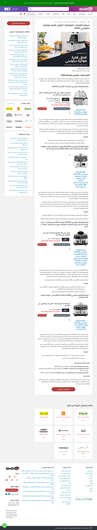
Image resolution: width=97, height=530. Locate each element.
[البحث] (30, 9)
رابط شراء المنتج (42, 108)
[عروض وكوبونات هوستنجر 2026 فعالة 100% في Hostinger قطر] (63, 430)
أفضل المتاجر (25, 103)
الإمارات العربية (89, 473)
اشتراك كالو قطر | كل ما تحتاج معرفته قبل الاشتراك (17, 149)
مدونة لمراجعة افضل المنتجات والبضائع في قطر (66, 22)
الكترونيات (40, 14)
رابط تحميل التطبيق (11, 490)
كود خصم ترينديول (66, 492)
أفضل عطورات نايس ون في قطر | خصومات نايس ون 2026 (18, 65)
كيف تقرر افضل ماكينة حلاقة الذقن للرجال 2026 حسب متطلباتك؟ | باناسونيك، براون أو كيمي (18, 75)
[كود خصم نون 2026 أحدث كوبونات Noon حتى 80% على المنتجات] (43, 413)
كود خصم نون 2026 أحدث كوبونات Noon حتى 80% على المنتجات (39, 479)
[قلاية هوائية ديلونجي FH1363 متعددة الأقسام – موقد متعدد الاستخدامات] (80, 309)
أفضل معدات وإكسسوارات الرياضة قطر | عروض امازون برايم (18, 46)
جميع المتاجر (82, 14)
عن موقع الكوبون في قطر (65, 482)
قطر (91, 483)
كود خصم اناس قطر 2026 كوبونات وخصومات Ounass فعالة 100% (38, 497)
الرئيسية (90, 14)
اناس (83, 456)
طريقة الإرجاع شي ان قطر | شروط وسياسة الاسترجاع (18, 139)
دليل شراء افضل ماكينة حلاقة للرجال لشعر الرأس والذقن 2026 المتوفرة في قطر (17, 89)
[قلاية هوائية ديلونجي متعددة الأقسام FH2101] (80, 98)
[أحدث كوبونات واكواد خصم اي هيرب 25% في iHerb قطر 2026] (83, 413)
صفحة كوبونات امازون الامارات (62, 108)
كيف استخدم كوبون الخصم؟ (65, 489)
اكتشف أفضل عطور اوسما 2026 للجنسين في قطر (18, 168)
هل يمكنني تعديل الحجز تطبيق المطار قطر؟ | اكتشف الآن (17, 182)
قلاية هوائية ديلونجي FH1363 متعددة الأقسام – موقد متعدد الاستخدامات (81, 325)
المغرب (91, 491)
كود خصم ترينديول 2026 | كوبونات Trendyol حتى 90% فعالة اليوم (38, 502)
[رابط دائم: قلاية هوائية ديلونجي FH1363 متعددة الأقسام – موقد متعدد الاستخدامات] (69, 320)
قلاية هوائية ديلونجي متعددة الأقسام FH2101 (80, 112)
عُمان (91, 481)
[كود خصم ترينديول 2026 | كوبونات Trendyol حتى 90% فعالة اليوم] (63, 448)
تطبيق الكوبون (31, 14)
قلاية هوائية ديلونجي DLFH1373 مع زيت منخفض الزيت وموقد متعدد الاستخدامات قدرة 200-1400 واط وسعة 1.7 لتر (80, 179)
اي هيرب (83, 420)
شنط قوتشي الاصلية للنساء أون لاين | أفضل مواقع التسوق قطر (17, 51)
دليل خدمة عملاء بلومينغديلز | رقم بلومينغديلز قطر (18, 191)
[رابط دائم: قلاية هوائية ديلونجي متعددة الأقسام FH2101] (69, 113)
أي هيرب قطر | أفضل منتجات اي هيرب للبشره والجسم (17, 94)
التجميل (48, 14)
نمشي (43, 437)
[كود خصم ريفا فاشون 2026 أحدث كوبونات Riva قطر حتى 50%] (9, 121)
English (16, 9)
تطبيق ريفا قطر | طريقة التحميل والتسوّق (19, 144)
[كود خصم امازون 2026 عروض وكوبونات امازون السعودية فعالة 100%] (65, 99)
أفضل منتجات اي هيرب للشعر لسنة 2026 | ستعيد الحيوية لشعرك (18, 60)
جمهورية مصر (89, 486)
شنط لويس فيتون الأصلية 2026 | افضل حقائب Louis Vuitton (18, 56)
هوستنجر (63, 439)
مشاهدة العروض (63, 389)
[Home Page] (86, 9)
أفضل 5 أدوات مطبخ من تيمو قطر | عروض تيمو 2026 (18, 37)
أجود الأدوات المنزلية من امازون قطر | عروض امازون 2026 (17, 42)
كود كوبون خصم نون (65, 495)
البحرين (91, 478)
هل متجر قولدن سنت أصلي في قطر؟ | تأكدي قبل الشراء (17, 153)
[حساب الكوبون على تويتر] (9, 476)
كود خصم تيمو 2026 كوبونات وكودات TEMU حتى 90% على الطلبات (38, 474)
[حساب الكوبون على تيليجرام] (7, 480)
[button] (4, 2)
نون (44, 420)
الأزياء (63, 14)
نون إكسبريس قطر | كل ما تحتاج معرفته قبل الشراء (19, 172)
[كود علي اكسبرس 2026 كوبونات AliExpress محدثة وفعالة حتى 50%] (27, 127)
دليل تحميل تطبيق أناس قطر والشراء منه (17, 158)
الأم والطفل (56, 14)
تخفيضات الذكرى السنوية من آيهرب (64, 3)
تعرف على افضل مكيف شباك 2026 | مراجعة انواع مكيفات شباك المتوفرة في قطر (17, 82)
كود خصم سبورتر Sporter (66, 503)
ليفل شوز (83, 437)
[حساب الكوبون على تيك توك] (12, 480)
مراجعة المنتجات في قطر (65, 498)
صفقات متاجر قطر (66, 473)
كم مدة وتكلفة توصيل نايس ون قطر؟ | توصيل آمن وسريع (17, 163)
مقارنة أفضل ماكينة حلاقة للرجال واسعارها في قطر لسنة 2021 (18, 70)
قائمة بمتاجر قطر (66, 471)
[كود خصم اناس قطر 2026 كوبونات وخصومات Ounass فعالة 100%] (83, 448)
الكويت (91, 476)
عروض (74, 14)
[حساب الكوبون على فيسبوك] (17, 480)
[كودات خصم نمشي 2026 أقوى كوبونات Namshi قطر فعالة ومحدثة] (43, 430)
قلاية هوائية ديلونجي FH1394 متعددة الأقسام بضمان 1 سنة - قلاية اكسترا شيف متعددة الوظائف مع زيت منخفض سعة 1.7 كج (80, 257)
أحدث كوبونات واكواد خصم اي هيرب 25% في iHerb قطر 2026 (38, 471)
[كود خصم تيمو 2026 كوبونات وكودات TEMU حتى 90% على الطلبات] (63, 413)
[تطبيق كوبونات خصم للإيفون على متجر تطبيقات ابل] (21, 14)
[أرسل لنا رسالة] (4, 525)
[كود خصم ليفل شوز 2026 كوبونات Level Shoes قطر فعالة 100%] (83, 430)
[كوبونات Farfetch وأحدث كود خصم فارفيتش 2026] (9, 127)
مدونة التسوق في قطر (65, 476)
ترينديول (63, 454)
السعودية (90, 471)
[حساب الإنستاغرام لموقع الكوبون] (15, 476)
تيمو (63, 420)
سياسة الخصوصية (66, 485)
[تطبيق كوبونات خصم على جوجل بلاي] (24, 14)
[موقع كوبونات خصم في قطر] (89, 22)
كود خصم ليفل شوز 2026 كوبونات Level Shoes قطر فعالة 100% (39, 483)
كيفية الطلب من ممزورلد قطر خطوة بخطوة (17, 177)
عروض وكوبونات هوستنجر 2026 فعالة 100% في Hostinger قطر (38, 488)
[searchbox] (51, 9)
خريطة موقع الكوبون (65, 478)
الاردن (91, 488)
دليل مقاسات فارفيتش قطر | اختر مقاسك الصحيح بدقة (18, 187)
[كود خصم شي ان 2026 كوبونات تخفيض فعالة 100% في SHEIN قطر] (18, 127)
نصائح (68, 14)
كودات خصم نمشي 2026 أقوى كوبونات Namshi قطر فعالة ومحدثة (38, 492)
